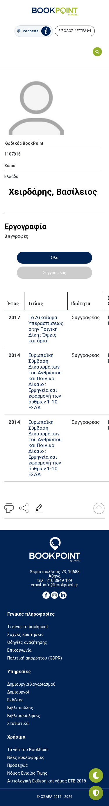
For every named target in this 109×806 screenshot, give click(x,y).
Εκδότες (15, 700)
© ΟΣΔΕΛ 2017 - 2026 (54, 797)
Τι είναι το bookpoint (27, 626)
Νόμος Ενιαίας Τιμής (27, 773)
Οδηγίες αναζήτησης (27, 642)
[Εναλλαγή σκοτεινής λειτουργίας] (96, 775)
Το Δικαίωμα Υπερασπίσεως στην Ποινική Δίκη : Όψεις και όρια (45, 329)
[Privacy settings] (96, 793)
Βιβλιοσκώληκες (23, 715)
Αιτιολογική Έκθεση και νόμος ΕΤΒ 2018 (46, 781)
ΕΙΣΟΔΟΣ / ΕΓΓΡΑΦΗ (74, 31)
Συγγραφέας (54, 272)
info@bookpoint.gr (60, 584)
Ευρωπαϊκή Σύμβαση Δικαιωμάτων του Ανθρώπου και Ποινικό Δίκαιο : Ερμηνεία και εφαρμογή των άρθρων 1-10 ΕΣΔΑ (45, 381)
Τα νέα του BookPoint (28, 749)
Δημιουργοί (18, 692)
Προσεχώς (17, 765)
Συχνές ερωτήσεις (25, 634)
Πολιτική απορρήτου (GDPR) (34, 658)
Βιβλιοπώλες (20, 707)
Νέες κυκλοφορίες (25, 757)
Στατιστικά (17, 723)
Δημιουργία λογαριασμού (31, 684)
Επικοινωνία (19, 650)
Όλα (54, 257)
